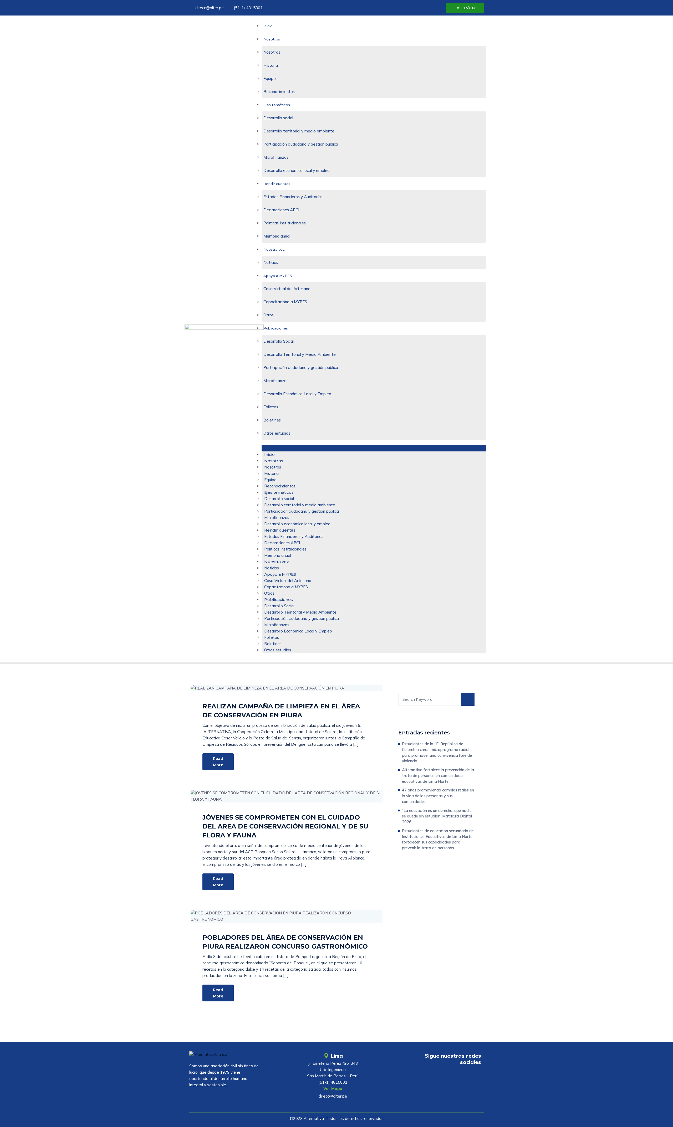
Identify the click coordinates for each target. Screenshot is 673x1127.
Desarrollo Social (278, 341)
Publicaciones (275, 328)
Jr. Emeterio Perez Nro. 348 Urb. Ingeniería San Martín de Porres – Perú (333, 1069)
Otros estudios (276, 433)
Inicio (268, 26)
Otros (268, 314)
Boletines (272, 420)
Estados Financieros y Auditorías (293, 196)
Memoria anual (276, 236)
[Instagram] (474, 1077)
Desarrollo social (278, 117)
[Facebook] (459, 1077)
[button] (374, 448)
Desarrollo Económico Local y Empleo (297, 393)
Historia (270, 65)
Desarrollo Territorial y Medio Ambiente (299, 354)
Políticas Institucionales (284, 222)
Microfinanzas (275, 157)
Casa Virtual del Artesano (286, 288)
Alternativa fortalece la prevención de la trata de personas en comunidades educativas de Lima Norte (438, 775)
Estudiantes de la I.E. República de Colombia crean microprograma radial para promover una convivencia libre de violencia (437, 752)
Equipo (269, 78)
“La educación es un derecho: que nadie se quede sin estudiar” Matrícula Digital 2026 (437, 816)
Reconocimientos (279, 91)
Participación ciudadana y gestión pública (300, 144)
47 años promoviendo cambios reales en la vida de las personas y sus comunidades (438, 796)
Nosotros (271, 39)
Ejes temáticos (276, 105)
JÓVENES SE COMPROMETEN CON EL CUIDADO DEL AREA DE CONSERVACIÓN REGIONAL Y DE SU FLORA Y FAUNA (285, 826)
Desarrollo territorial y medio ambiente (298, 130)
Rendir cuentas (276, 184)
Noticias (270, 262)
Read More (218, 761)
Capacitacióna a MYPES (285, 301)
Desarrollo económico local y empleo (296, 170)
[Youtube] (443, 1077)
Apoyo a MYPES (277, 276)
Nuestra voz (274, 249)
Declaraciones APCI (281, 209)
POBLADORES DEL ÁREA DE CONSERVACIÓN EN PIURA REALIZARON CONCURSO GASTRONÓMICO (285, 942)
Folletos (270, 406)
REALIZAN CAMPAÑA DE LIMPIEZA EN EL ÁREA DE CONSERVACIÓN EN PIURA (281, 710)
